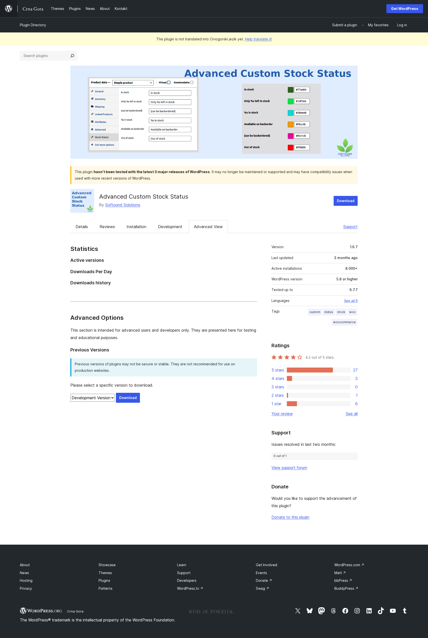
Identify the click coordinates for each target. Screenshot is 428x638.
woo (352, 312)
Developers (186, 580)
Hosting (26, 580)
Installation (136, 226)
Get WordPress (404, 8)
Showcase (107, 565)
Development (170, 226)
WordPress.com (349, 565)
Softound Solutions (122, 204)
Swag (262, 588)
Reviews (107, 226)
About (25, 565)
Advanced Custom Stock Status (143, 196)
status (328, 312)
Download (345, 201)
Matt (340, 573)
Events (261, 573)
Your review (282, 413)
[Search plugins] (72, 56)
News (24, 573)
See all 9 (351, 301)
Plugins (104, 580)
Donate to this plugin (290, 517)
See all (352, 413)
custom (314, 312)
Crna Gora (75, 611)
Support (350, 226)
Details (82, 226)
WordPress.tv (190, 588)
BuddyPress (346, 588)
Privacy (26, 588)
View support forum (289, 467)
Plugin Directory (33, 25)
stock (341, 312)
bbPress (343, 580)
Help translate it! (258, 39)
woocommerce (344, 322)
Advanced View (208, 226)
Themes (105, 573)
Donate (264, 580)
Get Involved (266, 565)
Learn (181, 565)
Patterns (105, 588)
